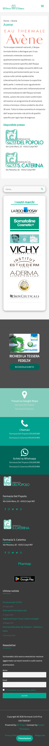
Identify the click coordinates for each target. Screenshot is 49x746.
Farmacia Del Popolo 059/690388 (24, 433)
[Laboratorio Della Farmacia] (24, 238)
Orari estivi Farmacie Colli (15, 610)
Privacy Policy (11, 735)
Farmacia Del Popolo (24, 404)
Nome (5, 670)
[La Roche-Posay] (24, 210)
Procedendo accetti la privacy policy (21, 690)
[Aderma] (24, 273)
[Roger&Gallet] (24, 285)
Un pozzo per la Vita (12, 602)
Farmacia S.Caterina (24, 408)
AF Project (21, 725)
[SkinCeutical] (24, 296)
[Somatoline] (24, 224)
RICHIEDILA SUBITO (24, 367)
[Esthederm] (24, 262)
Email (5, 680)
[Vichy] (24, 249)
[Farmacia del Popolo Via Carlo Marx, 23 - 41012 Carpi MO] (24, 136)
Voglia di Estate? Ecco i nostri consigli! (21, 618)
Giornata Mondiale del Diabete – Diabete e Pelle (22, 629)
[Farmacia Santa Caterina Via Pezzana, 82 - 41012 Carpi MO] (24, 159)
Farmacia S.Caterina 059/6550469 (24, 437)
